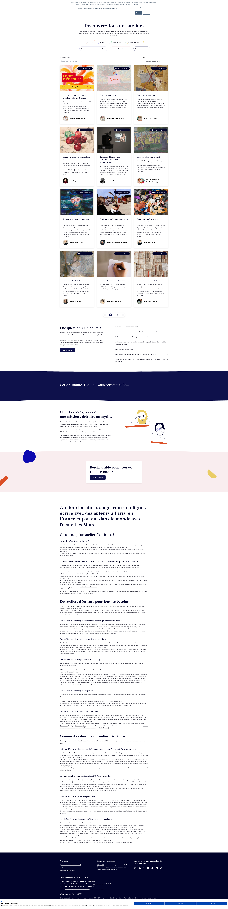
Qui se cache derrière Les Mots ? (70, 865)
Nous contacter (67, 350)
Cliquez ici (100, 865)
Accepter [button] (138, 12)
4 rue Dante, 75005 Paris (86, 881)
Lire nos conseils (97, 477)
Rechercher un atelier (65, 57)
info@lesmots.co (78, 886)
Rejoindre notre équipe (67, 870)
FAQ (61, 867)
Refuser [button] (146, 12)
